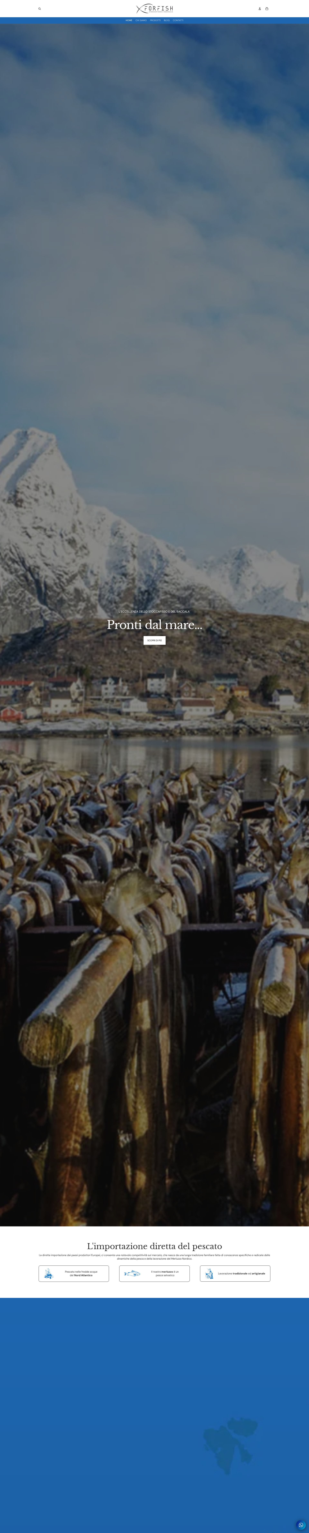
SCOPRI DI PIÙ (154, 640)
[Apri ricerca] (39, 8)
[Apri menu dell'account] (259, 8)
